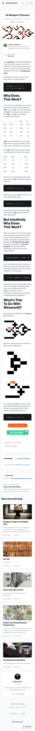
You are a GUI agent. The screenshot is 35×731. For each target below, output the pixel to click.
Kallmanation (11, 3)
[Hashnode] (22, 694)
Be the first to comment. (23, 465)
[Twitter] (13, 694)
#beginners (8, 443)
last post (10, 62)
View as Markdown (18, 22)
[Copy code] (29, 85)
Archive (11, 707)
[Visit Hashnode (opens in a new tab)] (18, 722)
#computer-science (11, 446)
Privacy (18, 707)
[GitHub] (16, 694)
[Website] (19, 694)
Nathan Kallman (14, 45)
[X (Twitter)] (21, 45)
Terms (24, 707)
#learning (18, 443)
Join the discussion (24, 458)
